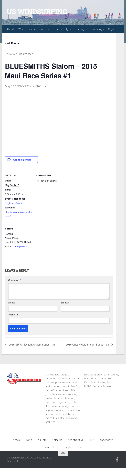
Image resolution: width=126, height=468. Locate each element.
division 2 (48, 447)
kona (29, 440)
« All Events (12, 43)
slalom (42, 440)
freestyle (66, 447)
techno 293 (75, 440)
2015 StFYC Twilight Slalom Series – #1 (31, 344)
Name (12, 302)
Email (65, 302)
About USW (13, 29)
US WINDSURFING (37, 11)
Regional (9, 203)
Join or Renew (37, 29)
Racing (80, 29)
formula (57, 440)
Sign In (112, 29)
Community (61, 29)
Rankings (98, 29)
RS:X (91, 440)
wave (80, 447)
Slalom (18, 203)
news (16, 440)
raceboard (106, 440)
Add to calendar (22, 159)
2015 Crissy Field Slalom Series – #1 (88, 344)
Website (13, 314)
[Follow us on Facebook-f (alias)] (117, 459)
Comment (14, 280)
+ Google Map (19, 246)
